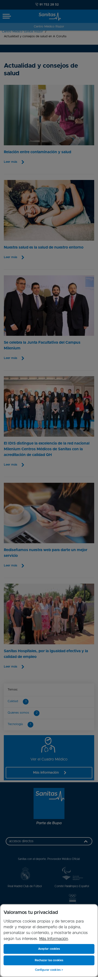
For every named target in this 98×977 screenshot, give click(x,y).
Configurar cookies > (49, 969)
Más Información (53, 939)
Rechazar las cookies (49, 960)
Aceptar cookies (49, 948)
